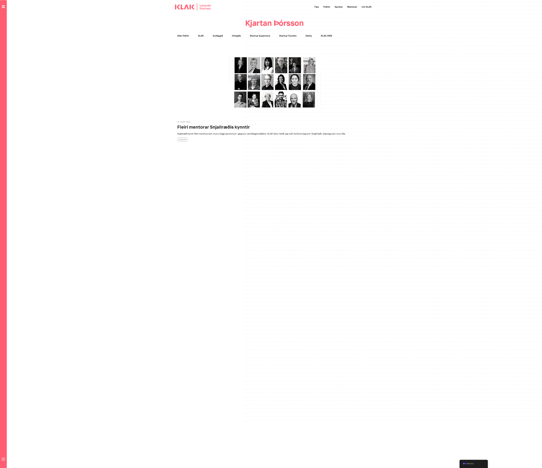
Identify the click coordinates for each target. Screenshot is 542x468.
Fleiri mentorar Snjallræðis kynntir (213, 127)
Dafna (309, 35)
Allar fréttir (183, 35)
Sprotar (339, 6)
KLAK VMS (326, 35)
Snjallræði (182, 139)
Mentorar (352, 6)
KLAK (201, 35)
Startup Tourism (288, 35)
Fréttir (326, 6)
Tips (316, 6)
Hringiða (236, 35)
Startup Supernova (260, 35)
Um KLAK (366, 6)
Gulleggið (218, 35)
